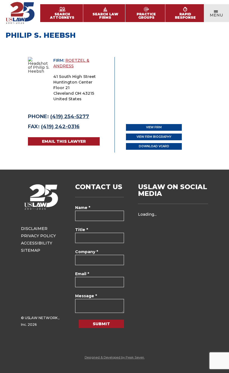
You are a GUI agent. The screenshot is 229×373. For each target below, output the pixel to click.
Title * (81, 230)
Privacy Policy (38, 235)
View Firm (154, 127)
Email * (82, 274)
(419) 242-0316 (60, 126)
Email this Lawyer (64, 141)
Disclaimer (34, 228)
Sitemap (30, 250)
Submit (101, 323)
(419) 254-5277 (69, 116)
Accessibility (36, 243)
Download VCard (154, 146)
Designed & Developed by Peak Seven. (115, 357)
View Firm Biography (154, 137)
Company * (86, 252)
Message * (86, 296)
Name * (82, 208)
